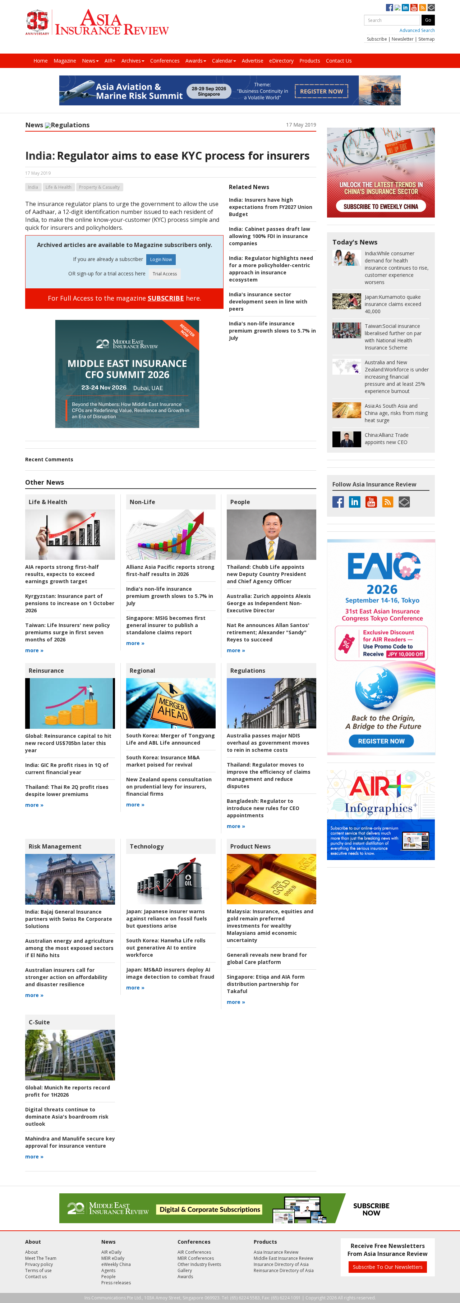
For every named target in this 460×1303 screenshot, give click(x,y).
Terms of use (38, 1270)
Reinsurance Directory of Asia (284, 1270)
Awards (194, 60)
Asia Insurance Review (276, 1252)
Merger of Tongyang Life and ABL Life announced (170, 739)
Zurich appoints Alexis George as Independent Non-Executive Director (269, 603)
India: (40, 155)
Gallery (185, 1270)
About (31, 1252)
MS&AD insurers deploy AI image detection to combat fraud (170, 973)
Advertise (252, 60)
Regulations (70, 124)
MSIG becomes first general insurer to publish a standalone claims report (166, 625)
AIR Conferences (194, 1252)
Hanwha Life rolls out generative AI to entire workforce (166, 947)
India (33, 187)
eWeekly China (116, 1264)
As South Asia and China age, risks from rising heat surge (396, 413)
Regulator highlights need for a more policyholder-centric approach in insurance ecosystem (271, 269)
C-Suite (39, 1022)
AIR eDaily (111, 1252)
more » (34, 650)
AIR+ (110, 60)
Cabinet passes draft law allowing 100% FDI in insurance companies (269, 236)
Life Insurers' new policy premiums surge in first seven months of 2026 (67, 632)
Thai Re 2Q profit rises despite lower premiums (67, 790)
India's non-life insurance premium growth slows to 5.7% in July (272, 330)
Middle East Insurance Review (283, 1258)
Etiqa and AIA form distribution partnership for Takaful (266, 984)
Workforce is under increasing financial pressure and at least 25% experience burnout (397, 376)
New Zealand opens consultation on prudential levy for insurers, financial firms (169, 786)
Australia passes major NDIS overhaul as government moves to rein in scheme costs (268, 742)
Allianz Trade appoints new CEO (387, 438)
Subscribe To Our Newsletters (388, 1266)
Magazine (65, 60)
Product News (250, 846)
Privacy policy (39, 1264)
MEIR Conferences (196, 1258)
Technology (147, 846)
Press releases (116, 1283)
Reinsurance (46, 671)
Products (309, 60)
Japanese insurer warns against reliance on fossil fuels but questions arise (166, 918)
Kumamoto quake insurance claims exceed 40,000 (393, 304)
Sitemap (426, 39)
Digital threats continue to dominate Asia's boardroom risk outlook (67, 1116)
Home (40, 60)
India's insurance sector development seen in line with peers (268, 301)
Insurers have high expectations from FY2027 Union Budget (270, 207)
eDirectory (281, 60)
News (88, 60)
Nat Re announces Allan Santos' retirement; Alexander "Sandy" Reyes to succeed (268, 632)
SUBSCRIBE (166, 298)
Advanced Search (417, 30)
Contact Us (339, 60)
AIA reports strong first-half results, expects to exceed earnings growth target (62, 574)
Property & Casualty (99, 187)
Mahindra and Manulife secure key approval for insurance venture (70, 1142)
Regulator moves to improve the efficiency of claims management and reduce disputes (268, 775)
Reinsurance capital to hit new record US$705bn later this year (68, 743)
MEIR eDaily (112, 1258)
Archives (131, 60)
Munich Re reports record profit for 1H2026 (67, 1091)
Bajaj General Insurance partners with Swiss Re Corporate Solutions (68, 918)
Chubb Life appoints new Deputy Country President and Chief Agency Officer (266, 574)
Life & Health (59, 187)
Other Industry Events (199, 1264)
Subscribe (377, 39)
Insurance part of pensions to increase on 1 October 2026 (69, 603)
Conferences (165, 60)
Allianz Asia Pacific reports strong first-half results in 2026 (170, 570)
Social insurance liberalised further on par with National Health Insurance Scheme (393, 337)
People (240, 502)
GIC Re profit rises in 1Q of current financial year (67, 769)
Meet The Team (40, 1258)
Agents (108, 1270)
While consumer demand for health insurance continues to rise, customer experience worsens (397, 267)
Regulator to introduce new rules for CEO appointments (263, 808)
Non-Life (142, 502)
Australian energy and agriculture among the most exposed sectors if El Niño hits (69, 948)
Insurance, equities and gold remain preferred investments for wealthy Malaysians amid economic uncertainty (270, 925)
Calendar (222, 60)
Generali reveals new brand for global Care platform (267, 958)
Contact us (36, 1277)
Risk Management (55, 846)
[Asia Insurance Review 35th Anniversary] (97, 22)
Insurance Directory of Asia (281, 1264)
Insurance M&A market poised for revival (163, 761)
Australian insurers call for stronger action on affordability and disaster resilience (66, 977)
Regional (142, 671)
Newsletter (403, 39)
